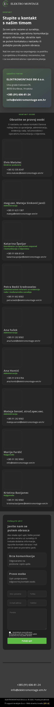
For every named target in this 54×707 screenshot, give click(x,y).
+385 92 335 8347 (15, 169)
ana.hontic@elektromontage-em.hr (23, 381)
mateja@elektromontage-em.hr (22, 213)
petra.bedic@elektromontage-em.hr (24, 300)
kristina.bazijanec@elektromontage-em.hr (27, 503)
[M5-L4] (46, 703)
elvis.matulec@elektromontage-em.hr (24, 173)
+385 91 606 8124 (15, 253)
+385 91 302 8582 (15, 459)
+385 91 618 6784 (15, 378)
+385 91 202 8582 (15, 337)
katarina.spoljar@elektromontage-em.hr (26, 256)
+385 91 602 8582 (15, 296)
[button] (47, 3)
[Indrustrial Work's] (6, 4)
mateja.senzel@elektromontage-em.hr (25, 422)
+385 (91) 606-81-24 (28, 685)
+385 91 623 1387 (15, 210)
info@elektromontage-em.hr (20, 462)
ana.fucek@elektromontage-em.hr (23, 340)
